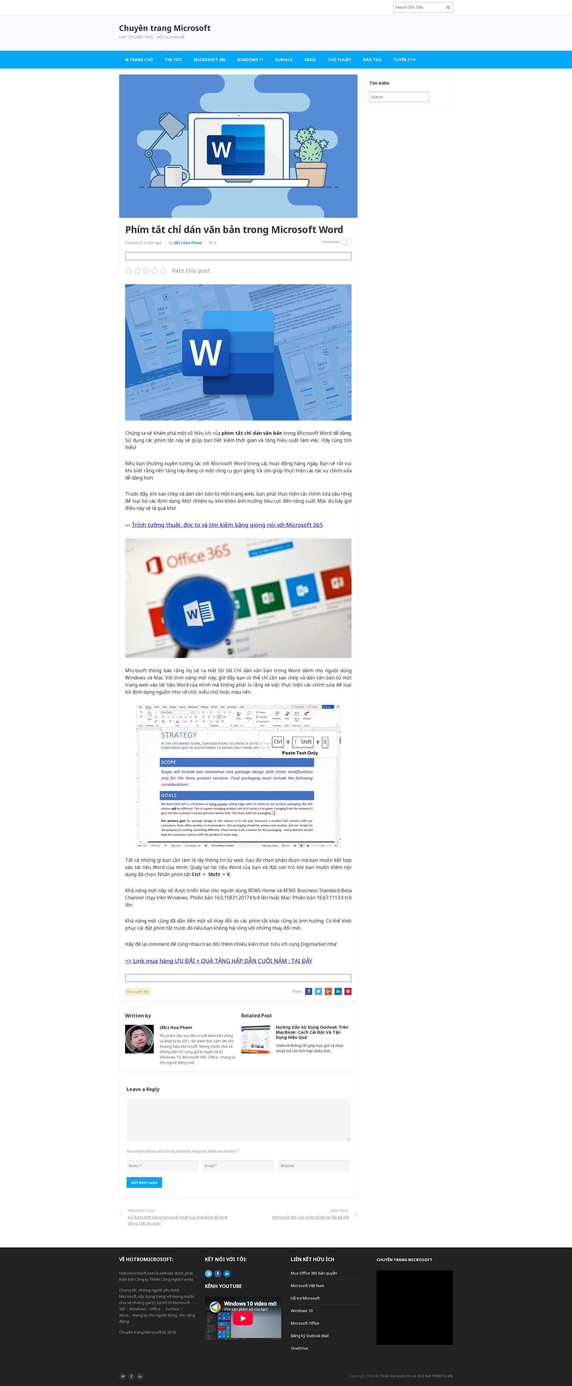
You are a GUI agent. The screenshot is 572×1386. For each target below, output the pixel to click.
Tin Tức (173, 59)
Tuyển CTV (404, 59)
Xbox (310, 59)
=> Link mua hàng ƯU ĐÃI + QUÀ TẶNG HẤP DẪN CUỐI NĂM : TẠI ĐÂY (218, 960)
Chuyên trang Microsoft (404, 1259)
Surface (284, 59)
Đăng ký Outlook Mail (310, 1335)
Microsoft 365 (209, 59)
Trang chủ (141, 59)
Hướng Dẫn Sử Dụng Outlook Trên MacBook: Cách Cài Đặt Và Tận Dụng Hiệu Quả (312, 1032)
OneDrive (299, 1348)
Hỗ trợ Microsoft (305, 1298)
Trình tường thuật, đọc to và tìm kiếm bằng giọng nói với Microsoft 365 (227, 524)
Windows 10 (302, 1310)
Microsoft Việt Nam (307, 1285)
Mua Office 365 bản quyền (314, 1273)
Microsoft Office (305, 1323)
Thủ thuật (339, 59)
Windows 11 (250, 59)
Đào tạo (372, 59)
